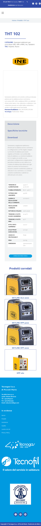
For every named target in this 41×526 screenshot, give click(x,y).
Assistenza (5, 422)
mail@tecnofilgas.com (12, 403)
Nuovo (17, 46)
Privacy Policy (6, 432)
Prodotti (19, 20)
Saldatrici (31, 44)
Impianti (11, 46)
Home (14, 20)
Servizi (3, 415)
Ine (26, 44)
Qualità (4, 426)
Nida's (38, 524)
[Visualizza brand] (20, 69)
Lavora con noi (6, 429)
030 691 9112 (15, 5)
